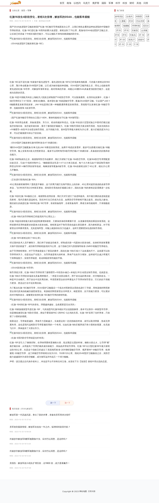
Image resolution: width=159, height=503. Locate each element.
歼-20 (122, 39)
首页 (62, 3)
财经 (132, 3)
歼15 (125, 35)
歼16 (117, 35)
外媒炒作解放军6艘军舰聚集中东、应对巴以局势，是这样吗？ (39, 439)
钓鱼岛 (133, 35)
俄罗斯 (95, 3)
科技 (125, 3)
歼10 (126, 30)
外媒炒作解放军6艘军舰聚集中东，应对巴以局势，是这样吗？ (39, 451)
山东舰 (144, 30)
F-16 (136, 44)
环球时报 (136, 26)
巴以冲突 (140, 21)
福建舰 (126, 26)
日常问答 (91, 491)
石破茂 (135, 30)
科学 (118, 3)
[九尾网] (15, 3)
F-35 (129, 44)
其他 (139, 3)
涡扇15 (141, 39)
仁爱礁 (122, 21)
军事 (111, 3)
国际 (104, 3)
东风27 (131, 39)
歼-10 (121, 44)
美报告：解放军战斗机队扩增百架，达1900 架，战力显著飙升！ (40, 463)
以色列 (77, 3)
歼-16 (141, 35)
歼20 (131, 21)
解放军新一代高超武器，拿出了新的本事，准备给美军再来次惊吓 (40, 415)
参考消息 (119, 16)
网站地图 (83, 491)
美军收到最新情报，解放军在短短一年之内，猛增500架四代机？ (40, 427)
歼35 (119, 30)
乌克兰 (86, 3)
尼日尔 (146, 26)
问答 (146, 3)
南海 (69, 3)
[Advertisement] (60, 63)
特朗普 (139, 16)
